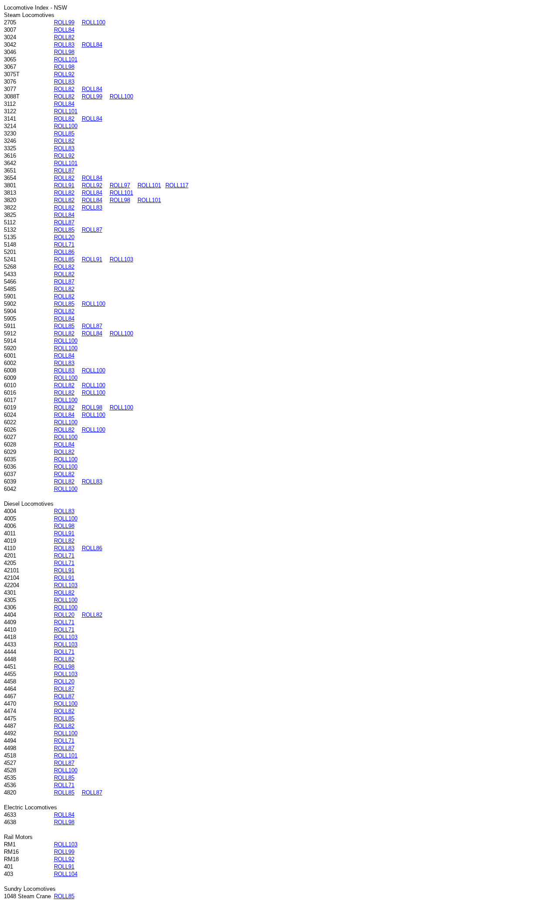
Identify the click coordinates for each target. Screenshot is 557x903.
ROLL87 (64, 170)
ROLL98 (64, 52)
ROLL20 (64, 237)
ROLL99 (64, 22)
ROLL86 (64, 252)
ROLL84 (64, 30)
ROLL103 (121, 259)
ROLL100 (93, 22)
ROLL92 (64, 74)
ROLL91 (64, 185)
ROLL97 (120, 185)
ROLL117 (176, 185)
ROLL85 (64, 133)
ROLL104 (65, 874)
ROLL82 (64, 37)
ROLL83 (64, 44)
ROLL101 (65, 59)
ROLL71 (64, 244)
